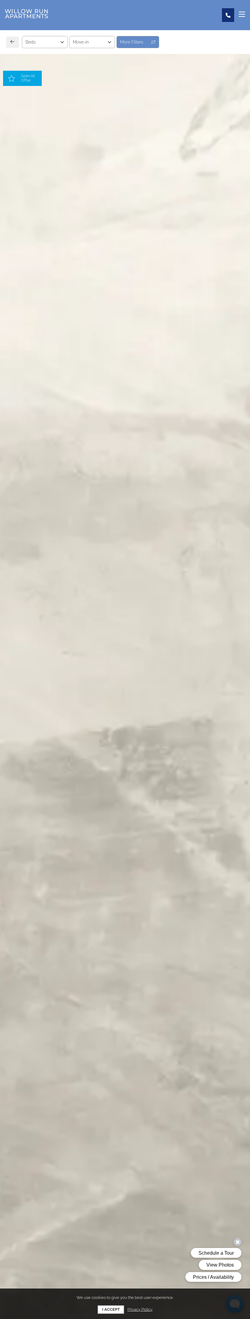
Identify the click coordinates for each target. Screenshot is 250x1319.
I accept (111, 1309)
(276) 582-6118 (34, 561)
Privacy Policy (139, 1309)
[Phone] (228, 15)
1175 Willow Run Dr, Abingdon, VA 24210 (62, 547)
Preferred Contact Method (159, 551)
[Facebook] (20, 575)
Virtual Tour (125, 345)
